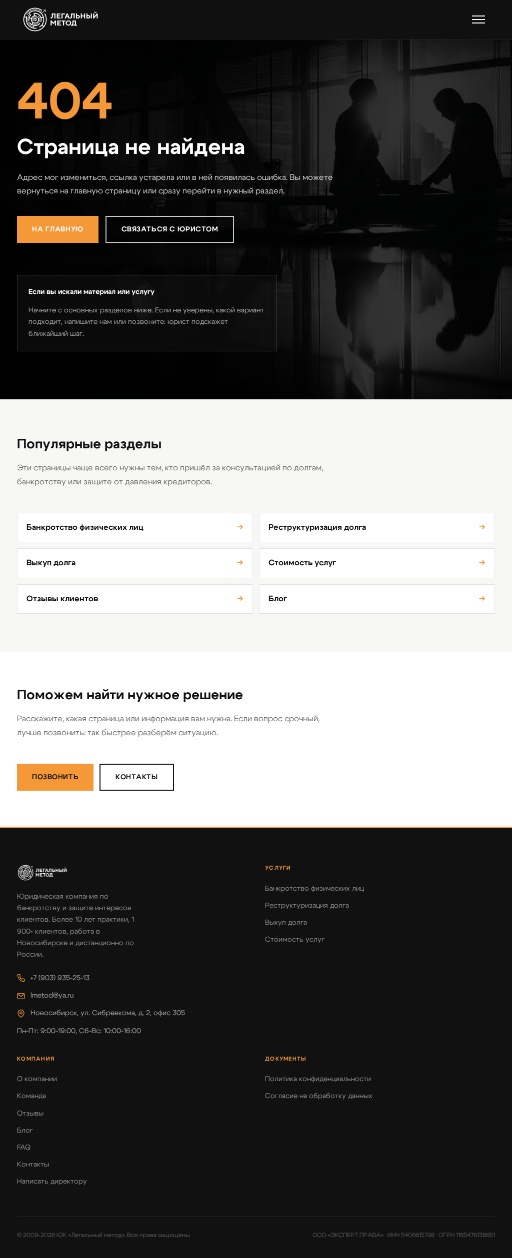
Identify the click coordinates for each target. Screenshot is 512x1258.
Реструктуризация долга (377, 527)
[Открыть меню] (478, 19)
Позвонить (55, 777)
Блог (377, 599)
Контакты (137, 777)
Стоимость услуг (377, 563)
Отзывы (30, 1113)
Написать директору (52, 1181)
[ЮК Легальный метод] (60, 19)
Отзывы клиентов (135, 599)
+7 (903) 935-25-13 (60, 978)
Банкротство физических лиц (135, 527)
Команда (31, 1096)
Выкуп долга (135, 563)
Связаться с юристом (170, 229)
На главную (58, 229)
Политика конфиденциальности (318, 1079)
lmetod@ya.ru (52, 995)
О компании (37, 1079)
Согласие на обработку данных (318, 1096)
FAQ (23, 1147)
